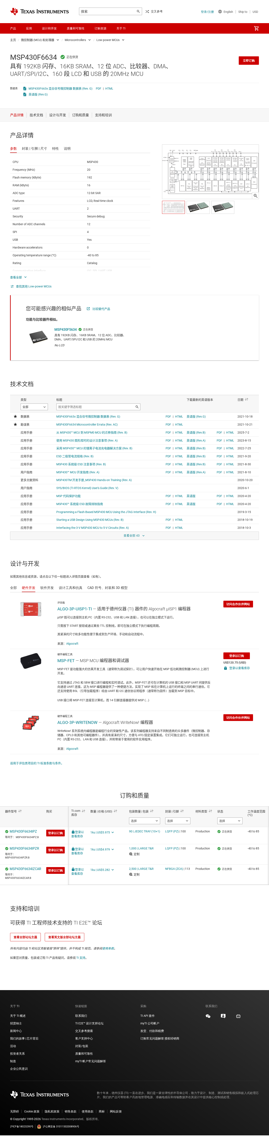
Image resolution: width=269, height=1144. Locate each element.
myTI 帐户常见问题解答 (90, 1061)
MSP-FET (66, 660)
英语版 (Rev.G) (38, 94)
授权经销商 (172, 1038)
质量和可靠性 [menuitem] (75, 28)
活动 (13, 1046)
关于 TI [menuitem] (120, 28)
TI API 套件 (147, 1015)
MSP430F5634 (65, 330)
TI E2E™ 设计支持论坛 (89, 1023)
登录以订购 (236, 655)
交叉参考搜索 (84, 1031)
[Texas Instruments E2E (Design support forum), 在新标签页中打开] (223, 1017)
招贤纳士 (16, 1023)
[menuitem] (256, 28)
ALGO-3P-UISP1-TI (74, 608)
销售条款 (70, 1111)
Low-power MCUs (108, 40)
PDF (98, 88)
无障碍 (14, 1111)
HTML (109, 88)
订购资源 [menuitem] (100, 28)
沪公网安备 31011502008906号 (61, 1126)
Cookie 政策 (32, 1111)
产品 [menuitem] (13, 28)
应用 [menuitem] (29, 28)
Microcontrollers (75, 40)
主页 (13, 40)
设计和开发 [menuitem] (49, 28)
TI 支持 (80, 957)
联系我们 (81, 1015)
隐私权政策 (52, 1111)
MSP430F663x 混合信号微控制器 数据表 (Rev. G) (60, 88)
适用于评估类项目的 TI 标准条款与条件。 (37, 763)
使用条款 (108, 948)
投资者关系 (17, 1053)
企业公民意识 (19, 1068)
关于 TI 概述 (18, 1015)
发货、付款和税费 (152, 1031)
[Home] (39, 11)
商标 (102, 1111)
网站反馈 (116, 1111)
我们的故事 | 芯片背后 (24, 1038)
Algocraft (72, 643)
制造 (13, 1061)
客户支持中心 (84, 1038)
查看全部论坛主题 (25, 937)
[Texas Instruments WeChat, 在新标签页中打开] (208, 1017)
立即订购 (249, 60)
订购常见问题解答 (152, 1038)
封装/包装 (81, 1046)
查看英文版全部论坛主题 (64, 937)
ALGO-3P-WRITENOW (77, 722)
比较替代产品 (101, 309)
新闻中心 (16, 1031)
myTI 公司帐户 (149, 1023)
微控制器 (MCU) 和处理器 (37, 40)
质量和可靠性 (84, 1053)
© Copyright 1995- (25, 1119)
